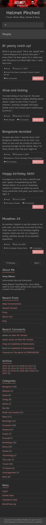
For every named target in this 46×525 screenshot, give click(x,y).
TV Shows (6, 468)
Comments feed (9, 500)
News (16, 72)
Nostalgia (23, 72)
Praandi (36, 72)
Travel (5, 464)
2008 (31, 371)
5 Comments (37, 248)
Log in (5, 491)
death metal (8, 339)
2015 (4, 368)
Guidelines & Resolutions (22, 344)
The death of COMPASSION (26, 352)
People (30, 72)
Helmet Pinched (23, 12)
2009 (22, 371)
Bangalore (10, 158)
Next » (37, 263)
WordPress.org (9, 504)
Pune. (5, 312)
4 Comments (24, 120)
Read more (38, 78)
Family (16, 158)
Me (12, 72)
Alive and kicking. (15, 90)
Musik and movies (10, 412)
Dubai (8, 72)
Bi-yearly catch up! (16, 46)
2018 (22, 366)
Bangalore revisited (16, 132)
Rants (25, 248)
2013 (22, 368)
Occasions (10, 203)
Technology (7, 455)
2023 (4, 366)
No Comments (11, 78)
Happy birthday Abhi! (18, 174)
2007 (4, 373)
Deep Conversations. (11, 304)
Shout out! (7, 317)
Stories (6, 75)
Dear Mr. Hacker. (19, 335)
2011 (4, 371)
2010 (13, 371)
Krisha (5, 404)
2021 (13, 366)
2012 (30, 368)
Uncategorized (9, 472)
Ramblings (38, 158)
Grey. (4, 321)
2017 (30, 366)
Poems (5, 434)
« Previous (10, 263)
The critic (6, 460)
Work (4, 477)
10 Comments (11, 162)
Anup (8, 68)
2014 (13, 368)
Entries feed (8, 495)
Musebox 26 (11, 219)
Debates (6, 391)
